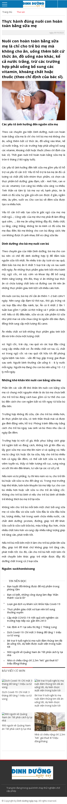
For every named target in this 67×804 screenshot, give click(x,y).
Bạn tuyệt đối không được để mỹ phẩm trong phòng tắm (33, 588)
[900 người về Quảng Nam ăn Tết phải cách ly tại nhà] (17, 717)
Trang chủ (7, 12)
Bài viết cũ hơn (13, 670)
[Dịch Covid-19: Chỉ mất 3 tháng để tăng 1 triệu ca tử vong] (17, 684)
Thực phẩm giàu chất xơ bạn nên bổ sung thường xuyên (31, 611)
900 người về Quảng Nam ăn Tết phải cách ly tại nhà (35, 653)
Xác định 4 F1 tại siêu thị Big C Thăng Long (32, 626)
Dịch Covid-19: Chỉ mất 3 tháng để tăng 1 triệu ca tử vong (34, 634)
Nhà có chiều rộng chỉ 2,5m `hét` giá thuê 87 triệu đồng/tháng (32, 662)
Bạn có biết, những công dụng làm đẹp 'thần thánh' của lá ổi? (32, 596)
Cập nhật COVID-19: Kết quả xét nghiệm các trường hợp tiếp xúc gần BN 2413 (33, 619)
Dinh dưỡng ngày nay (27, 800)
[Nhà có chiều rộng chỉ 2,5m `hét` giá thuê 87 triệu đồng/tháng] (50, 721)
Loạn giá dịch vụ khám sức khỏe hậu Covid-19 (33, 603)
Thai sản (21, 12)
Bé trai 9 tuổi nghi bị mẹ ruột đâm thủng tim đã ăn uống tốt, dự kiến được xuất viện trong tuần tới (34, 643)
